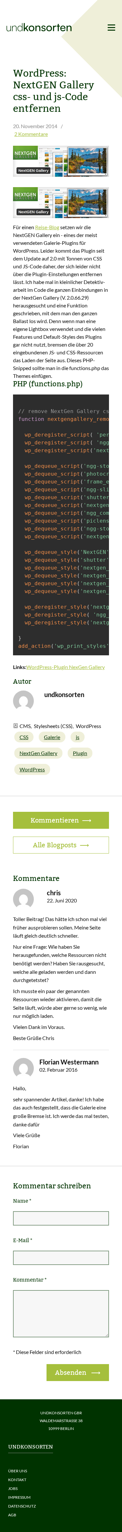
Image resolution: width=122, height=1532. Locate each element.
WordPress (32, 769)
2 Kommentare (31, 134)
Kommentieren (55, 820)
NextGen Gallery (38, 753)
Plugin (80, 753)
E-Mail (22, 1240)
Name (22, 1201)
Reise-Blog (47, 227)
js (77, 737)
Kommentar (30, 1280)
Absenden (71, 1372)
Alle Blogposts (54, 845)
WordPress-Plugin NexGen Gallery (65, 667)
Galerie (52, 737)
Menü (111, 27)
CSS (24, 737)
